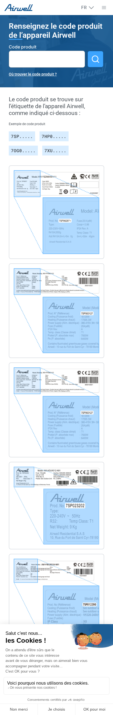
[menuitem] (88, 7)
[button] (104, 7)
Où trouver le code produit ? (33, 74)
